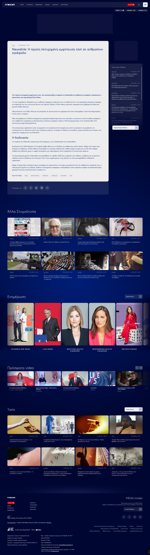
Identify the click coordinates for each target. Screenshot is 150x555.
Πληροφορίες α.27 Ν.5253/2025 (109, 528)
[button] (145, 4)
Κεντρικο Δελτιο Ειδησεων (75, 350)
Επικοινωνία (124, 528)
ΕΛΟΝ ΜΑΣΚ (63, 175)
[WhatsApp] (36, 187)
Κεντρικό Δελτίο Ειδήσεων (71, 388)
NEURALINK (45, 175)
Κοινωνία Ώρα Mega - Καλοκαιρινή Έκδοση (46, 388)
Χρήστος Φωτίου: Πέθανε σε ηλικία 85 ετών (56, 242)
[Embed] (47, 187)
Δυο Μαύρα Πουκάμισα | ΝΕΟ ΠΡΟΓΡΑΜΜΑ (126, 388)
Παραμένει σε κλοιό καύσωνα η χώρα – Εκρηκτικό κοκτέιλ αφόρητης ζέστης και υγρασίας (89, 473)
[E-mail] (41, 187)
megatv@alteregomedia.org (66, 545)
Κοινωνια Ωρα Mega (20, 349)
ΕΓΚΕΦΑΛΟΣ (54, 175)
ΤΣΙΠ (71, 175)
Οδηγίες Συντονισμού (136, 528)
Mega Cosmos (107, 531)
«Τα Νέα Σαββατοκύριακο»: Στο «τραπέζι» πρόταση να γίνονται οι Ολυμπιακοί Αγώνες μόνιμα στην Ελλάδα (22, 243)
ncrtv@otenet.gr (55, 551)
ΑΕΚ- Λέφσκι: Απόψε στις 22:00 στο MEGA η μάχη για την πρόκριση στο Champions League (124, 75)
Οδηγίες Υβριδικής (94, 531)
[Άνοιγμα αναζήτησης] (138, 4)
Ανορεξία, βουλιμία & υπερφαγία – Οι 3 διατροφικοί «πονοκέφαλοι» (21, 440)
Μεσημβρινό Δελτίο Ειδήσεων (17, 388)
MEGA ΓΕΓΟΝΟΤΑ (35, 175)
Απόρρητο (148, 552)
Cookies (131, 526)
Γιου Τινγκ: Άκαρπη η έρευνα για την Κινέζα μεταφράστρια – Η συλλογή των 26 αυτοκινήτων (124, 122)
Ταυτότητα (139, 526)
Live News (48, 349)
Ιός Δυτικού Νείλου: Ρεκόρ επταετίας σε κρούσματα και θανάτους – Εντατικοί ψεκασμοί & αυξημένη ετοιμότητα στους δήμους (57, 473)
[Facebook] (25, 187)
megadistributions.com (136, 531)
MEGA (26, 175)
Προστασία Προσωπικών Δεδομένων (104, 526)
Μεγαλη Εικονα (129, 349)
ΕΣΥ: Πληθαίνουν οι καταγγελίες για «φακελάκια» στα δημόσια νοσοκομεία (126, 243)
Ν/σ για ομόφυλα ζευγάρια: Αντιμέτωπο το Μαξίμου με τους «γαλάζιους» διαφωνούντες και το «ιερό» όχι (58, 277)
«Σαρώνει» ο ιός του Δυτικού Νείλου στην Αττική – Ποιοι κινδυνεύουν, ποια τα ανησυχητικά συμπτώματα (124, 473)
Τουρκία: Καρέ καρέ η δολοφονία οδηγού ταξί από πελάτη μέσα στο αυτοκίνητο (91, 243)
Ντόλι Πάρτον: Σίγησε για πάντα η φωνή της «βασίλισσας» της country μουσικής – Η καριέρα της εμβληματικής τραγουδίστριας (124, 97)
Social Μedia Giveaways (120, 531)
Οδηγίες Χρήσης (121, 526)
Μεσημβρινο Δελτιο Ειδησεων (102, 350)
